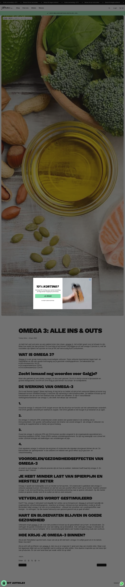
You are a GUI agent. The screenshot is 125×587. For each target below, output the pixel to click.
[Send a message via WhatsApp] (121, 583)
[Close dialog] (90, 280)
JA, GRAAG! (48, 296)
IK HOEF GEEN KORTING (48, 300)
